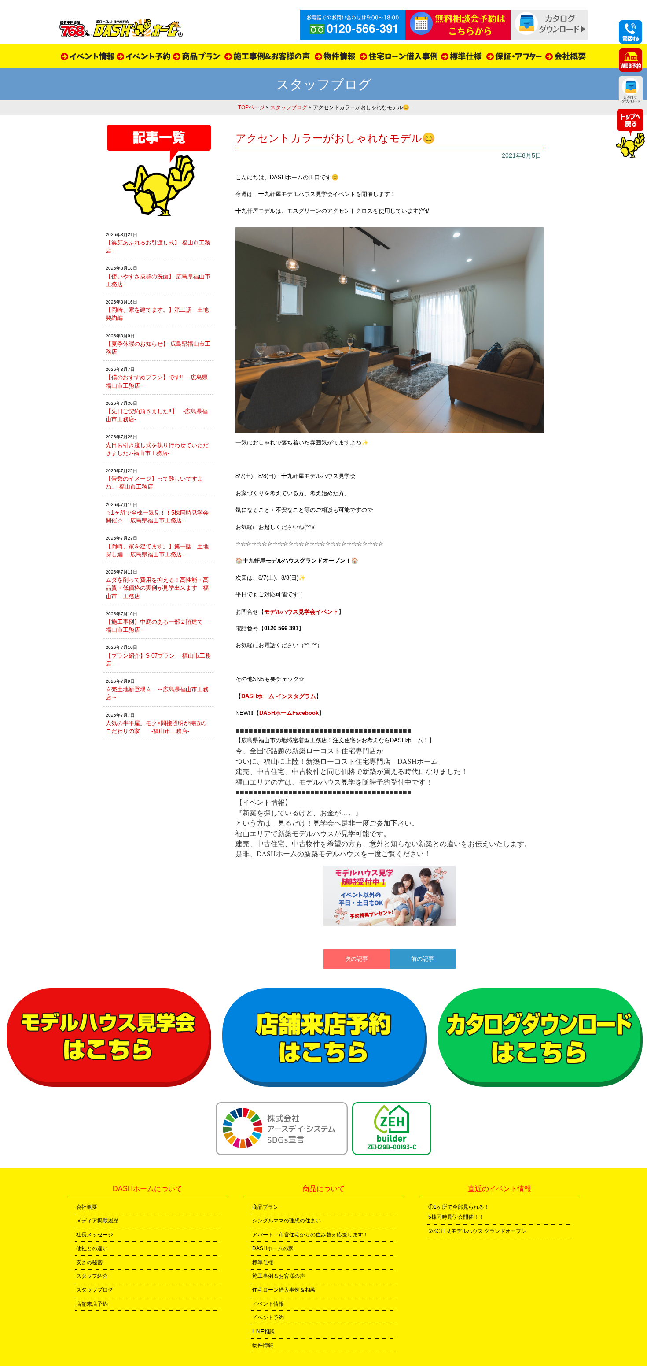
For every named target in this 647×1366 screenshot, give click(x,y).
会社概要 (86, 1207)
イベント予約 (268, 1317)
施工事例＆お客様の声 (278, 1276)
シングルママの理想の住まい (286, 1221)
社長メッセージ (94, 1235)
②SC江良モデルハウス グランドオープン (477, 1231)
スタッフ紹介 (92, 1276)
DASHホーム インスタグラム (278, 696)
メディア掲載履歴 (97, 1221)
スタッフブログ (288, 107)
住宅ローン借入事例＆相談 (284, 1290)
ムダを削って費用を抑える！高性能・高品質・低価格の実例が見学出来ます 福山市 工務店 (157, 588)
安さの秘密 (89, 1262)
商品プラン (265, 1207)
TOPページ (251, 107)
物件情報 (262, 1345)
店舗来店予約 (92, 1304)
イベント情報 (268, 1304)
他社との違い (92, 1248)
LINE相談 (263, 1332)
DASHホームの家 (273, 1248)
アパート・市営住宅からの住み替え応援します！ (310, 1235)
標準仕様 (262, 1262)
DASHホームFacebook (289, 713)
